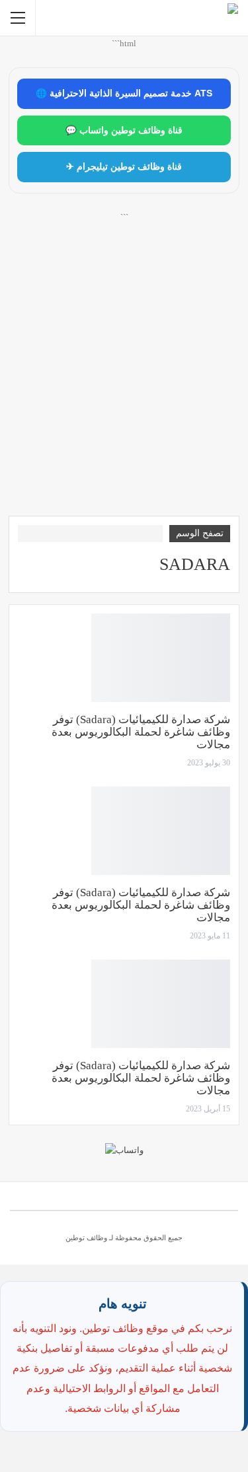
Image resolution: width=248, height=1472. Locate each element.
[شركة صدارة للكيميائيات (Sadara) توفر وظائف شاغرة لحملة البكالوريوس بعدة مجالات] (160, 657)
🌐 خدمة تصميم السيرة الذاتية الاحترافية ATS (124, 93)
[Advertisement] (124, 379)
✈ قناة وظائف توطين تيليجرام (124, 167)
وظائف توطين (86, 1238)
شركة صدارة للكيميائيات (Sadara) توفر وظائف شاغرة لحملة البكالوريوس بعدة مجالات (141, 732)
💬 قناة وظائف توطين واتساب (124, 130)
